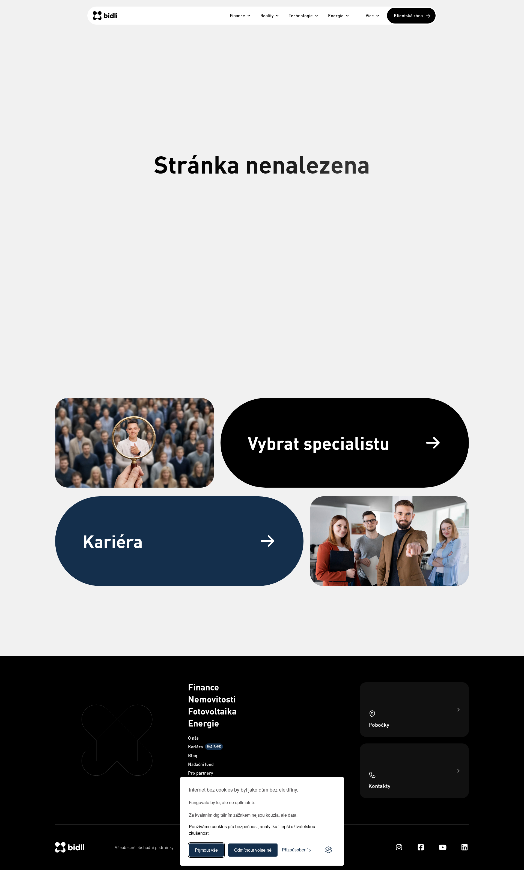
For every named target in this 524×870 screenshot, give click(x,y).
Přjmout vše (206, 850)
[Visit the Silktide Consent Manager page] (328, 850)
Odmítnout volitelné (253, 850)
